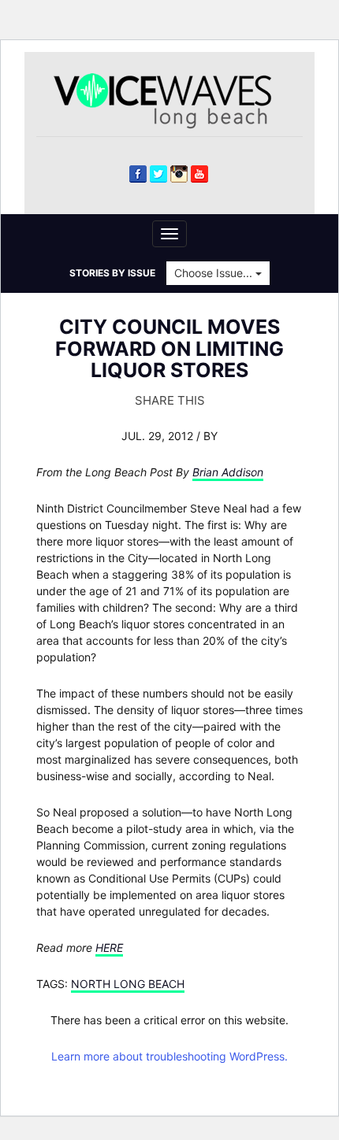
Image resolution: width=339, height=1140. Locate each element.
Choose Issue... (214, 272)
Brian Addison (227, 472)
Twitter (158, 174)
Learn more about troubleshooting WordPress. (169, 1056)
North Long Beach (127, 983)
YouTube (199, 174)
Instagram (179, 174)
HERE (109, 947)
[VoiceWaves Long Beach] (169, 99)
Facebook (138, 174)
